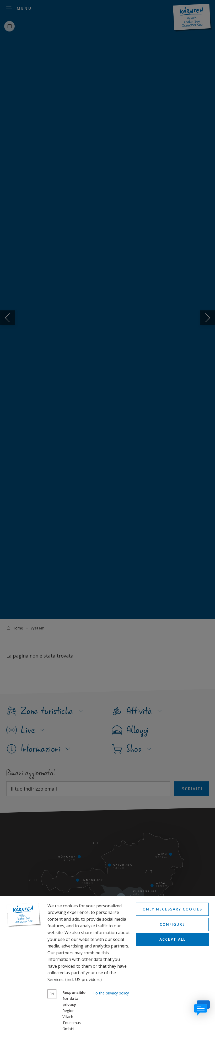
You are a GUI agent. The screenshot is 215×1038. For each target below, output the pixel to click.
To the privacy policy (111, 993)
